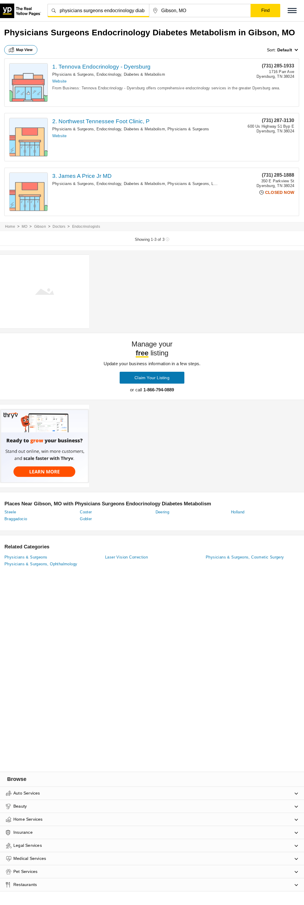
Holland (238, 512)
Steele (10, 512)
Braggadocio (15, 519)
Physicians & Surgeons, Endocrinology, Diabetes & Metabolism (108, 74)
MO (24, 226)
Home (10, 226)
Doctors (59, 226)
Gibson (40, 226)
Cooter (86, 512)
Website (59, 81)
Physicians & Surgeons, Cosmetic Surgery (245, 557)
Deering (163, 512)
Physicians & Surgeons (188, 129)
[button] (292, 10)
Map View (24, 50)
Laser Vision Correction (126, 557)
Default (284, 50)
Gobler (86, 519)
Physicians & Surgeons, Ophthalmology (40, 564)
